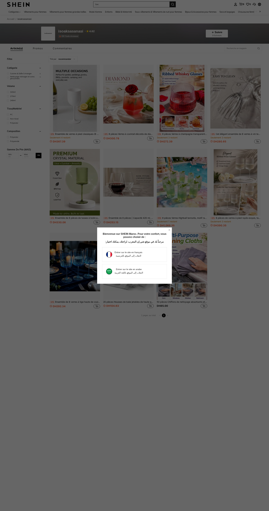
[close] (169, 229)
